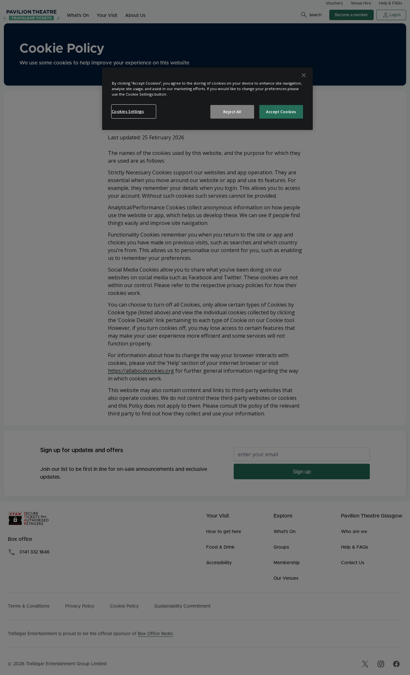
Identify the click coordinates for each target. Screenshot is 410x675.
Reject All (232, 111)
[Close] (304, 75)
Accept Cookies (281, 111)
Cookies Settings (128, 111)
